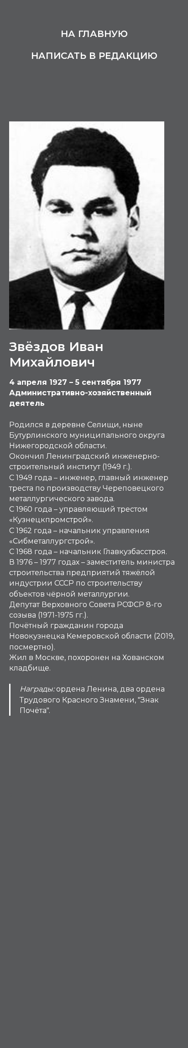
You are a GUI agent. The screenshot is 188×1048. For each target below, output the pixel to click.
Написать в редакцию (94, 55)
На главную (94, 33)
